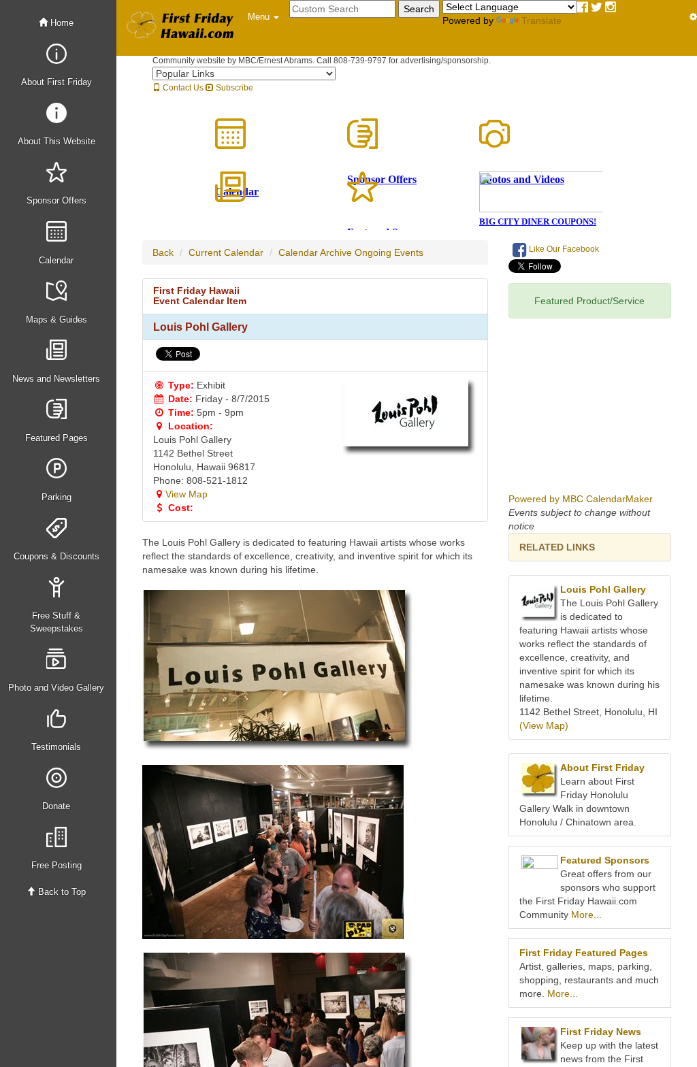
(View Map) (543, 725)
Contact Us (182, 88)
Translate (541, 20)
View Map (186, 494)
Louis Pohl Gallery (603, 589)
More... (586, 914)
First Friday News (600, 1031)
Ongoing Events (389, 252)
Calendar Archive (315, 252)
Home (61, 23)
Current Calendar (226, 252)
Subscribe (233, 88)
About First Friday (602, 767)
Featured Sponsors (604, 860)
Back (163, 252)
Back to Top (60, 892)
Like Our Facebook (563, 249)
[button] (263, 17)
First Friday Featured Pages (583, 952)
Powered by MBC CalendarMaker (580, 498)
